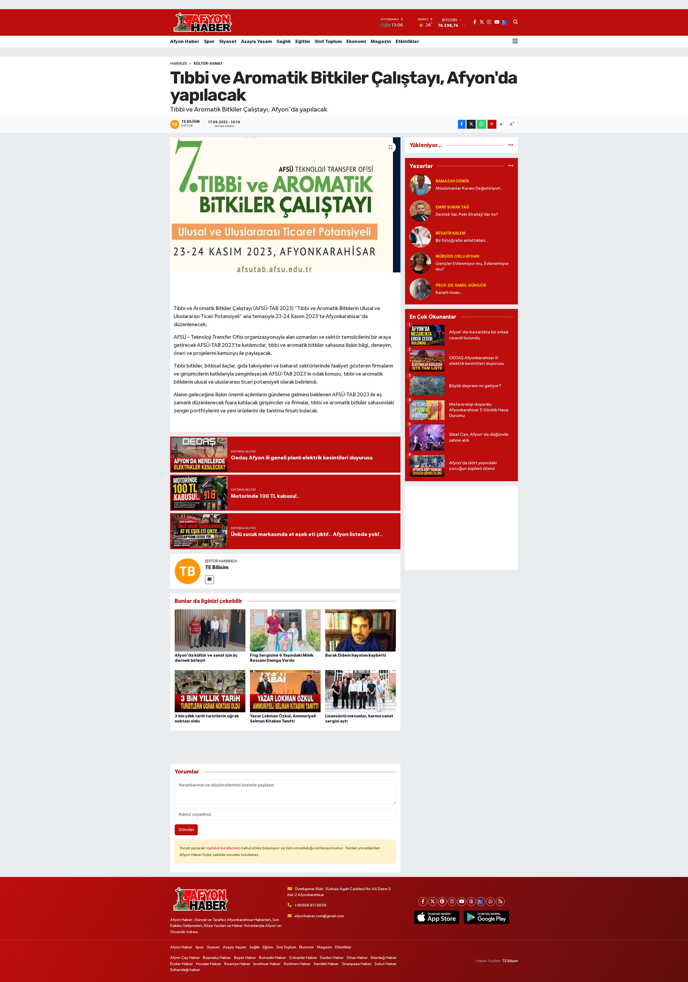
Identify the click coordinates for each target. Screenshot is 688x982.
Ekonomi (356, 41)
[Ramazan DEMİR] (420, 184)
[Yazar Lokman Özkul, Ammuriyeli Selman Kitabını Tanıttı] (285, 691)
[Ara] (515, 22)
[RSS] (500, 901)
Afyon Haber (184, 41)
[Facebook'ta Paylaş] (461, 124)
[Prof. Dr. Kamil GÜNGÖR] (420, 289)
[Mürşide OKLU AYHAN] (420, 263)
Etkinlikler (407, 41)
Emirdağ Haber (384, 958)
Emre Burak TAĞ (452, 207)
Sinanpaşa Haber (357, 964)
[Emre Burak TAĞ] (420, 210)
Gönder (186, 830)
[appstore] (436, 917)
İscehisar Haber (267, 964)
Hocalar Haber (208, 964)
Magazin (381, 41)
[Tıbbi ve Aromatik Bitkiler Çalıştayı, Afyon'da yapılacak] (285, 204)
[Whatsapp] (490, 901)
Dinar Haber (357, 958)
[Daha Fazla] (492, 124)
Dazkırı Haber (332, 958)
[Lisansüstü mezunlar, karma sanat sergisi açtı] (360, 691)
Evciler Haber (181, 964)
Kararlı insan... (449, 292)
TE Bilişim (510, 961)
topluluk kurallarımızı (224, 848)
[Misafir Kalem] (420, 237)
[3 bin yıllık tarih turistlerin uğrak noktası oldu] (210, 691)
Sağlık (284, 41)
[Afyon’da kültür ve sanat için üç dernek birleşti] (210, 630)
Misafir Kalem (450, 233)
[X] (432, 901)
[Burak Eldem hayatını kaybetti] (360, 630)
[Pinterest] (442, 901)
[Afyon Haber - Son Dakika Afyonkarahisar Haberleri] (202, 22)
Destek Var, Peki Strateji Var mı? (467, 214)
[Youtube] (461, 901)
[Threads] (471, 901)
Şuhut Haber (386, 964)
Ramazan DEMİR (452, 181)
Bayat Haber (245, 958)
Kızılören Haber (297, 964)
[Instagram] (451, 901)
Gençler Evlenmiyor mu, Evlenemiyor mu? (472, 266)
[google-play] (486, 917)
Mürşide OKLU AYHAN (457, 256)
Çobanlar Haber (303, 958)
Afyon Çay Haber (185, 958)
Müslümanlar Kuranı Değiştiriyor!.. (469, 188)
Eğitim (302, 41)
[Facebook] (422, 901)
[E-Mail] (209, 579)
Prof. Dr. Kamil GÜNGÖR (461, 285)
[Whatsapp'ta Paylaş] (481, 124)
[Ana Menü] (515, 42)
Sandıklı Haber (326, 964)
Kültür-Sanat (208, 64)
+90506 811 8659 (310, 905)
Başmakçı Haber (217, 958)
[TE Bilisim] (187, 571)
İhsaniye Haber (237, 964)
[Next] (480, 901)
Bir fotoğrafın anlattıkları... (462, 240)
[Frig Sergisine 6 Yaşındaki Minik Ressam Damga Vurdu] (285, 630)
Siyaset (227, 41)
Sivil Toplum (328, 41)
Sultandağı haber (185, 970)
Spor (209, 41)
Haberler (178, 64)
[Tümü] (510, 145)
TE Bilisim (216, 567)
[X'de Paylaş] (471, 124)
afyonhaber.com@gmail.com (319, 916)
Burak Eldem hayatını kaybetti (355, 655)
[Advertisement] (461, 528)
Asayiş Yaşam (256, 41)
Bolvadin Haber (272, 958)
